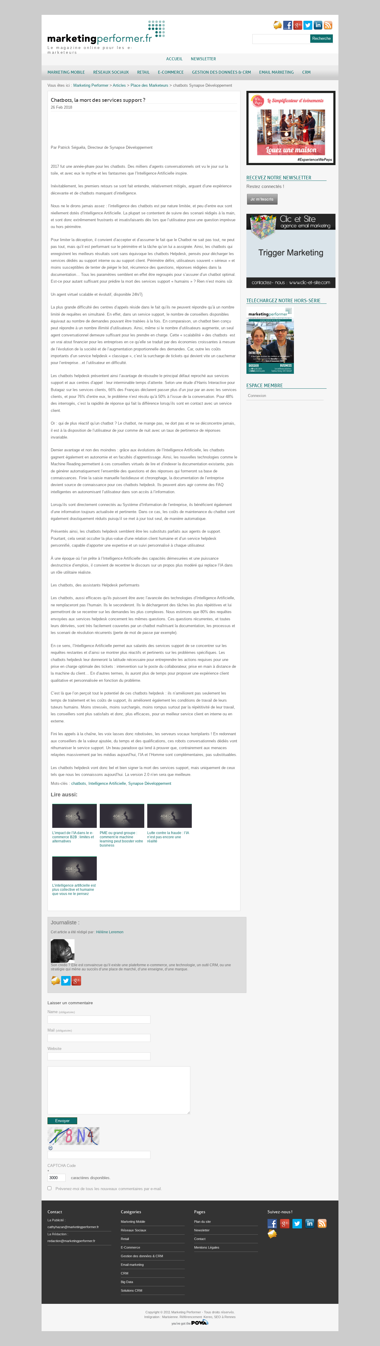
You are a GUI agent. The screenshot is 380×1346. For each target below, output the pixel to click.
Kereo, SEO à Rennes (220, 1317)
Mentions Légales (206, 1247)
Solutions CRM (131, 1290)
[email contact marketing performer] (277, 28)
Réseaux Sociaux (133, 1230)
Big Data (127, 1282)
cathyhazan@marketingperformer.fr (73, 1227)
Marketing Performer (90, 85)
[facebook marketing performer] (287, 28)
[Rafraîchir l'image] (51, 1149)
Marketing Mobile (133, 1221)
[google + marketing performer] (297, 28)
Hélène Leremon (110, 932)
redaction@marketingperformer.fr (71, 1241)
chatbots (78, 783)
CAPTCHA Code (62, 1165)
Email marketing (132, 1264)
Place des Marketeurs (149, 85)
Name (61, 1012)
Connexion (257, 395)
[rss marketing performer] (328, 28)
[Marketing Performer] (107, 41)
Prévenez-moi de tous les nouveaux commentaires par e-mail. (109, 1189)
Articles (119, 85)
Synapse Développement (149, 783)
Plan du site (202, 1221)
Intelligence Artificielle (107, 783)
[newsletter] (262, 203)
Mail (60, 1030)
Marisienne (170, 1317)
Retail (125, 1239)
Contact (199, 1239)
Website (54, 1048)
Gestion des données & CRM (142, 1256)
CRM (124, 1273)
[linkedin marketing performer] (318, 28)
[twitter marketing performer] (307, 28)
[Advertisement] (159, 124)
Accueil (174, 58)
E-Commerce (130, 1247)
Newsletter (203, 58)
